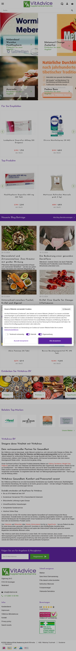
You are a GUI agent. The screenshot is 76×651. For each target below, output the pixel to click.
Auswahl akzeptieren (21, 341)
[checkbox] (14, 334)
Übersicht (67, 309)
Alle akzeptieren (55, 341)
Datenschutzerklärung (11, 329)
